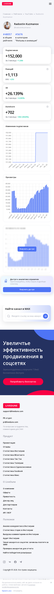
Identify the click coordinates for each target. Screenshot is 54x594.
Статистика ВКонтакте (13, 455)
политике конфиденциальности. (18, 586)
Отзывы (6, 447)
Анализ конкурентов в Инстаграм (18, 526)
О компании (8, 488)
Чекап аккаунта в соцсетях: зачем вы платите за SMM (25, 543)
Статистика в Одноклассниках (17, 467)
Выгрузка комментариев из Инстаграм (21, 534)
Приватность (9, 496)
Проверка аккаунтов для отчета (18, 548)
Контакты (7, 508)
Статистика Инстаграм (13, 451)
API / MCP (7, 512)
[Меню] (50, 4)
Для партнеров (10, 504)
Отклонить (17, 591)
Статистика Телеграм (13, 463)
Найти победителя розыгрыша (17, 552)
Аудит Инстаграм (11, 538)
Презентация (9, 443)
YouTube (29, 14)
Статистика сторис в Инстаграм (18, 530)
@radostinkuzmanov (22, 27)
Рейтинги (18, 14)
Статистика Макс (11, 475)
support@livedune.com (13, 411)
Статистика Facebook (13, 471)
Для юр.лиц (8, 500)
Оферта (6, 492)
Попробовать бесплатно (23, 381)
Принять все (6, 591)
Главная (7, 14)
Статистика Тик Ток (12, 459)
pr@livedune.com (10, 422)
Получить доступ (27, 249)
